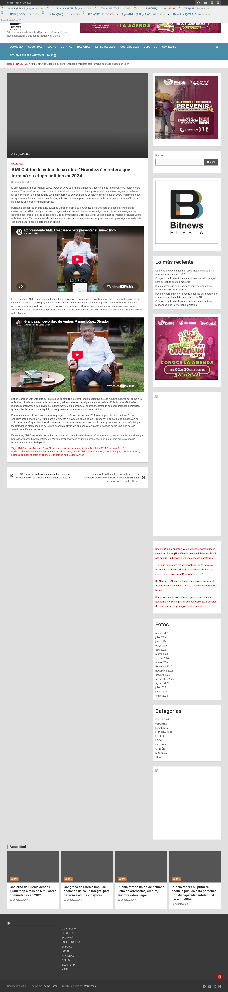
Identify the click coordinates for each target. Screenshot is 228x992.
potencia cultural (20, 455)
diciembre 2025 (163, 666)
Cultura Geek (129, 46)
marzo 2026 (162, 653)
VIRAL (158, 757)
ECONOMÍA (16, 46)
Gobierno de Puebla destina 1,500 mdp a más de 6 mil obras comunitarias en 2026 (33, 891)
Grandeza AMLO (115, 448)
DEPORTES (150, 46)
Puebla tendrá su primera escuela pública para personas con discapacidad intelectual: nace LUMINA (194, 893)
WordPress (90, 985)
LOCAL (51, 46)
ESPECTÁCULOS (105, 46)
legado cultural (63, 451)
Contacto (169, 46)
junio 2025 (161, 691)
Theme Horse (49, 985)
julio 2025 (160, 687)
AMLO (21, 448)
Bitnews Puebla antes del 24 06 (31, 55)
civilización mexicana (69, 448)
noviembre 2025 (164, 670)
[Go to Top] (219, 977)
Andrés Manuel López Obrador (41, 448)
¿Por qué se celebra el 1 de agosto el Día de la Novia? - (185, 565)
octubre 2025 (162, 674)
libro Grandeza (95, 451)
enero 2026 (161, 662)
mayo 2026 (161, 645)
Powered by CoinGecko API (11, 20)
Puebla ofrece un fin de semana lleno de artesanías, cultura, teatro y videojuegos (141, 891)
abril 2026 (160, 649)
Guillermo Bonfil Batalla (23, 451)
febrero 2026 (162, 658)
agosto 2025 (162, 683)
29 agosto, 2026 (18, 899)
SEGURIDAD (35, 46)
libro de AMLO (79, 451)
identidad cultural (46, 451)
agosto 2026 (162, 633)
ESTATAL (66, 46)
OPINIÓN (160, 748)
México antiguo (112, 451)
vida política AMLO (60, 455)
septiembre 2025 (164, 679)
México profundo (130, 451)
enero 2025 (161, 695)
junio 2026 (161, 641)
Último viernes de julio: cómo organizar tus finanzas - (184, 597)
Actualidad (18, 847)
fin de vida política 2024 (93, 448)
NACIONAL (83, 46)
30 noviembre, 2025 (21, 182)
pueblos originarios (40, 455)
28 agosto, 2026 (180, 904)
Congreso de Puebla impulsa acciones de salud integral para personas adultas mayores (86, 891)
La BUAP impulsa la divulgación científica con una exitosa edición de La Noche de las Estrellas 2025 (43, 476)
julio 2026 (160, 637)
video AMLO (77, 455)
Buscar (159, 155)
